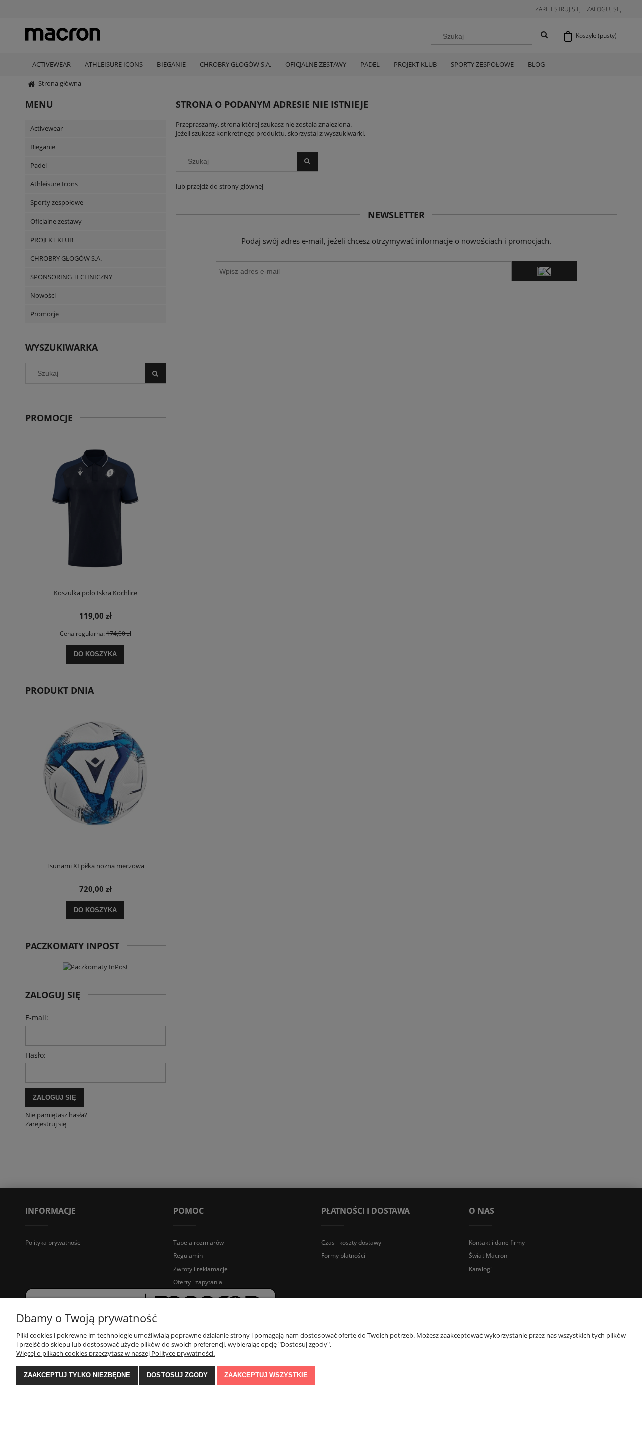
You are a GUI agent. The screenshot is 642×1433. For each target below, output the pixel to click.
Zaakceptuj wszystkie (266, 1375)
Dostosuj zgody (177, 1375)
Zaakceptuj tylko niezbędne (77, 1375)
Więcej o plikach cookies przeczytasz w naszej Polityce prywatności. (115, 1353)
